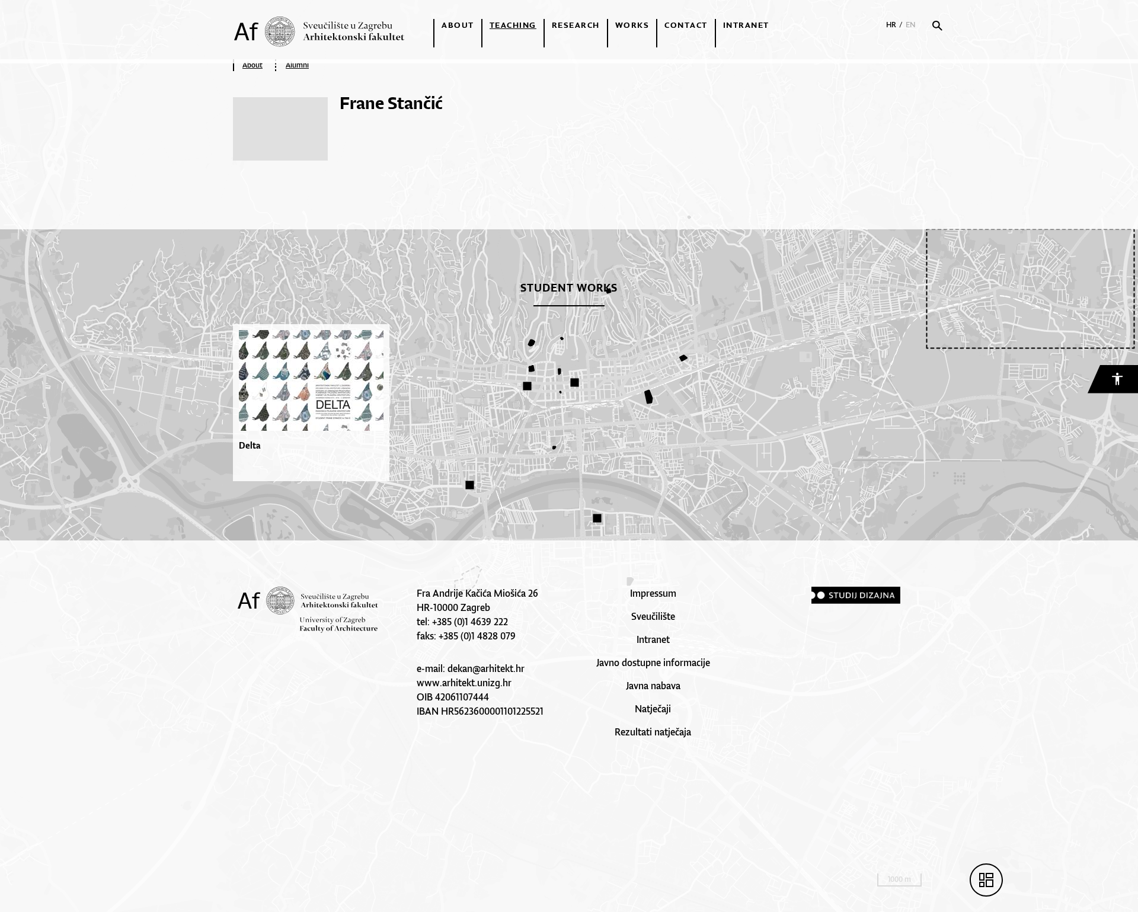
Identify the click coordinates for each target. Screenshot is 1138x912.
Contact (686, 25)
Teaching (513, 25)
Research (576, 25)
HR (891, 25)
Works (632, 25)
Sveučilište (653, 616)
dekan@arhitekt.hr (486, 668)
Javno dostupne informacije (653, 662)
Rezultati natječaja (653, 731)
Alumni (297, 65)
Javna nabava (653, 685)
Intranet (746, 25)
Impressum (653, 593)
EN (911, 25)
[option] (314, 402)
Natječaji (653, 708)
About (458, 25)
